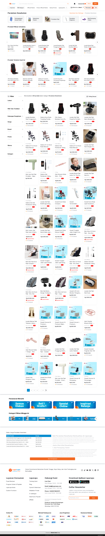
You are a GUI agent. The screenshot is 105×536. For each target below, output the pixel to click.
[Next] (46, 390)
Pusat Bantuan (10, 481)
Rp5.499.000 (39, 446)
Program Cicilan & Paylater (14, 484)
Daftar (95, 3)
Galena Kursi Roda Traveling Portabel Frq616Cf (17, 440)
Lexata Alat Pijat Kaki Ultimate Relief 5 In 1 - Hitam (17, 446)
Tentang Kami (33, 481)
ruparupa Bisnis (62, 7)
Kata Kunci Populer (35, 496)
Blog (30, 484)
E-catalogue (32, 493)
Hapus (9, 102)
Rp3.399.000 (39, 438)
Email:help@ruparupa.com (53, 486)
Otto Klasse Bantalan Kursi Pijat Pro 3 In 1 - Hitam (17, 442)
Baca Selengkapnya (52, 458)
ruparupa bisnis (10, 487)
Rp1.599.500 (38, 442)
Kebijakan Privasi (34, 490)
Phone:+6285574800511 (52, 491)
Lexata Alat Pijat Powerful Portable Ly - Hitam (16, 444)
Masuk (89, 3)
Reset (20, 96)
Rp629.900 (38, 444)
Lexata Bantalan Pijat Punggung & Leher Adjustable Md (18, 438)
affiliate (31, 500)
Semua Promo (53, 7)
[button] (66, 8)
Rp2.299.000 (39, 440)
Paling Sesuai (92, 96)
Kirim (93, 498)
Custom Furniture (11, 490)
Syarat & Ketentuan (35, 487)
